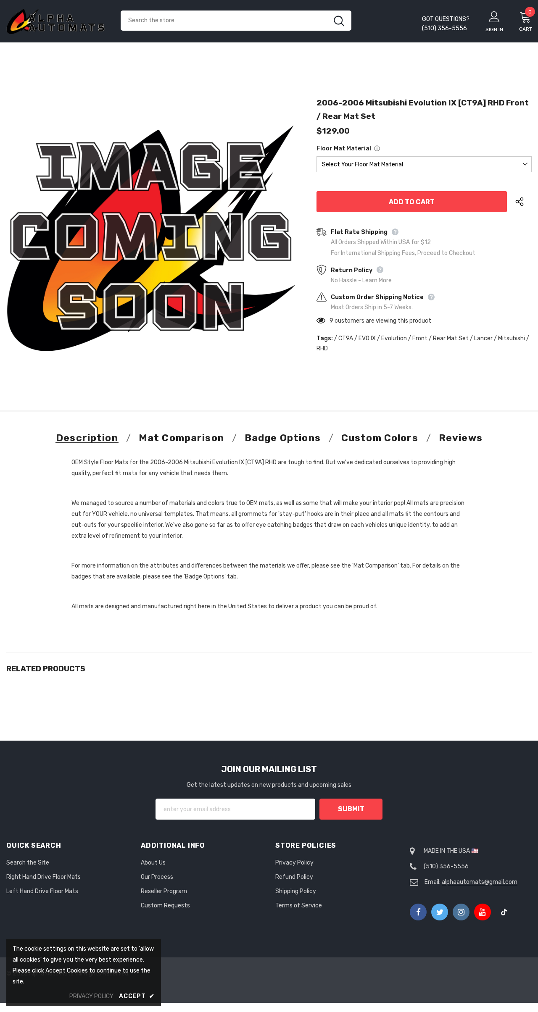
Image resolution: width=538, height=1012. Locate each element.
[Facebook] (418, 912)
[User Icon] (494, 16)
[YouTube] (482, 912)
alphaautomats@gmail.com (479, 882)
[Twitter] (439, 912)
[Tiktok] (504, 912)
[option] (150, 238)
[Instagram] (461, 912)
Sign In (494, 29)
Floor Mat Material (343, 148)
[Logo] (57, 21)
